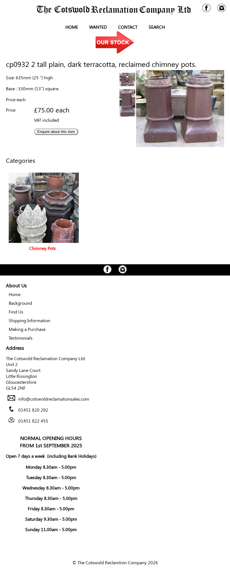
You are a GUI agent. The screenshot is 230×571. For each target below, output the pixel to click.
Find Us (16, 312)
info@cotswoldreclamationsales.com (53, 399)
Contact (127, 27)
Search (157, 27)
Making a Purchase (27, 329)
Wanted (98, 27)
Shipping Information (29, 320)
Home (71, 27)
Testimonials (21, 338)
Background (20, 303)
